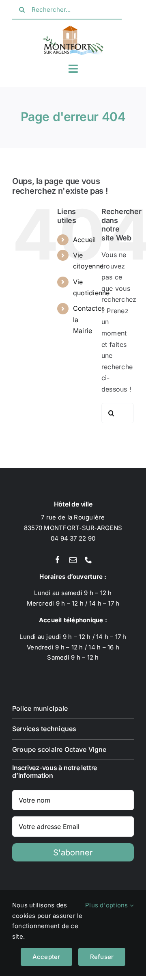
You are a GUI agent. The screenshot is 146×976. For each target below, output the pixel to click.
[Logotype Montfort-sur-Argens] (73, 29)
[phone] (88, 559)
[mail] (73, 559)
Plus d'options (107, 905)
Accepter (46, 957)
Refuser (102, 957)
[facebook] (57, 559)
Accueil (84, 240)
